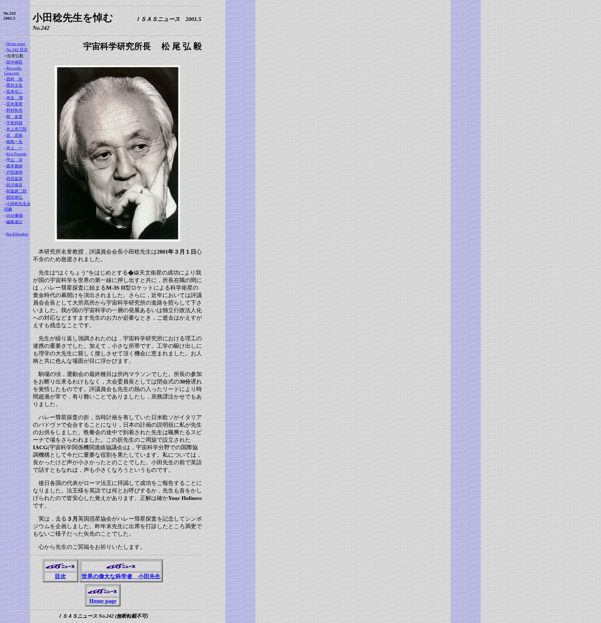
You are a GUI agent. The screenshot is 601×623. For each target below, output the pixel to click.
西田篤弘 (14, 197)
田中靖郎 (14, 62)
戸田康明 (14, 172)
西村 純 (14, 79)
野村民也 (14, 110)
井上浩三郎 (16, 129)
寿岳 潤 (14, 97)
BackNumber (17, 234)
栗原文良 (14, 85)
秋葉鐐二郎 (16, 191)
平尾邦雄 (14, 123)
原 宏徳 (14, 135)
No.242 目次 (17, 49)
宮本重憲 (14, 104)
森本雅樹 (14, 166)
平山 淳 (14, 159)
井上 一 (14, 148)
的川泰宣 (14, 185)
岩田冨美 (14, 178)
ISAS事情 (14, 215)
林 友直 (14, 116)
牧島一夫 (14, 141)
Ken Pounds (16, 154)
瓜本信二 (14, 91)
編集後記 (14, 221)
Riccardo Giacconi (13, 70)
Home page (15, 43)
